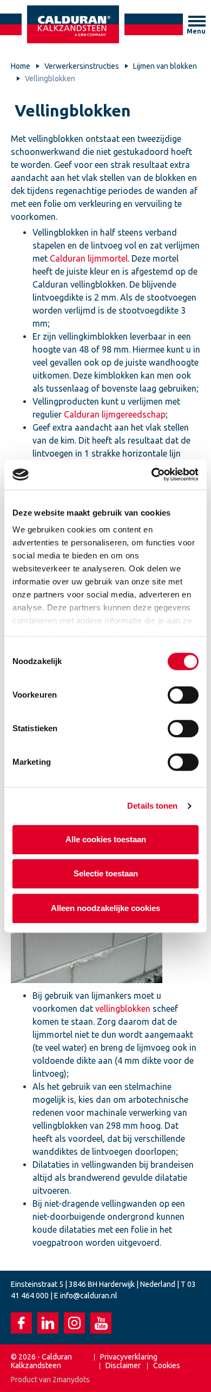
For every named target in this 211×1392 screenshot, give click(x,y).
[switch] (183, 695)
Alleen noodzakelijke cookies (105, 908)
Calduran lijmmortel (88, 258)
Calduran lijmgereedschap (115, 414)
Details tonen (152, 805)
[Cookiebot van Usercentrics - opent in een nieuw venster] (152, 474)
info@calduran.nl (88, 1295)
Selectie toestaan (106, 873)
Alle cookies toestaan (105, 839)
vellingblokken (122, 1008)
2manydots (71, 1379)
